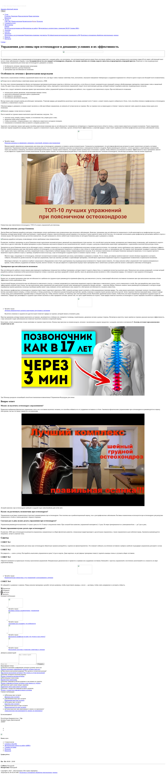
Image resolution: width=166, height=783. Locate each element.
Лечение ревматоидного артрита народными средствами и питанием (27, 310)
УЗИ (6, 21)
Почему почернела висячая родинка (12, 676)
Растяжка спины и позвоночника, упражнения (23, 610)
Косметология (27, 21)
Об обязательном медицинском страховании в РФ (63, 35)
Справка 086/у (74, 28)
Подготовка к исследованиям (14, 35)
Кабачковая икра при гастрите (14, 700)
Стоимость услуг (10, 23)
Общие (7, 26)
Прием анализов (16, 21)
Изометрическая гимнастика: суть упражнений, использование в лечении (29, 577)
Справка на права (10, 747)
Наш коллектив (23, 16)
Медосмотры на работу (30, 28)
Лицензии (14, 16)
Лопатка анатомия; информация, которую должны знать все (20, 669)
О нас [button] (6, 14)
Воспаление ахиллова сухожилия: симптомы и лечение (26, 649)
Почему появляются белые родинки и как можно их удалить (20, 683)
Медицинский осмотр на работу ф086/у (18, 745)
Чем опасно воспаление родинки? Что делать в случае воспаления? (23, 673)
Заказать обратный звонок (9, 9)
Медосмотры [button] (9, 25)
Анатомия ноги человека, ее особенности (22, 623)
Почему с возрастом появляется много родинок (16, 690)
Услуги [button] (7, 19)
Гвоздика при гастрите (12, 704)
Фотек (34, 21)
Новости (7, 37)
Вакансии (8, 18)
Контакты (8, 38)
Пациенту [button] (8, 33)
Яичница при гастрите (12, 697)
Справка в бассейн (11, 744)
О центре (8, 16)
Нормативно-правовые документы (35, 35)
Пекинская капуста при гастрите (15, 707)
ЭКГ (9, 21)
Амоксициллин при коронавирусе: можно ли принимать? (24, 711)
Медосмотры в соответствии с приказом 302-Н (54, 28)
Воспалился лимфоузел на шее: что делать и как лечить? (26, 636)
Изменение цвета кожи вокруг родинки (14, 686)
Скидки (7, 32)
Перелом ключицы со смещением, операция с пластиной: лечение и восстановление (32, 143)
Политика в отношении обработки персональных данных (100, 35)
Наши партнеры (34, 16)
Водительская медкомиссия (14, 28)
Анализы (8, 30)
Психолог (40, 21)
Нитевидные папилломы (9, 680)
